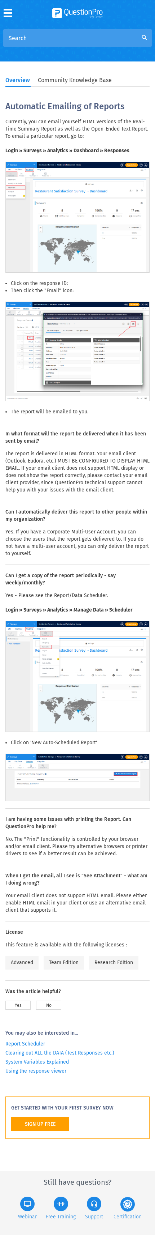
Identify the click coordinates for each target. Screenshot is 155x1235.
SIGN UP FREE (40, 1124)
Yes (18, 1005)
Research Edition (113, 962)
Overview (17, 80)
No (49, 1005)
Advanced (22, 962)
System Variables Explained (37, 1062)
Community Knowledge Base (75, 80)
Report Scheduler (25, 1044)
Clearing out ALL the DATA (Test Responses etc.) (59, 1053)
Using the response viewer (35, 1071)
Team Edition (64, 962)
